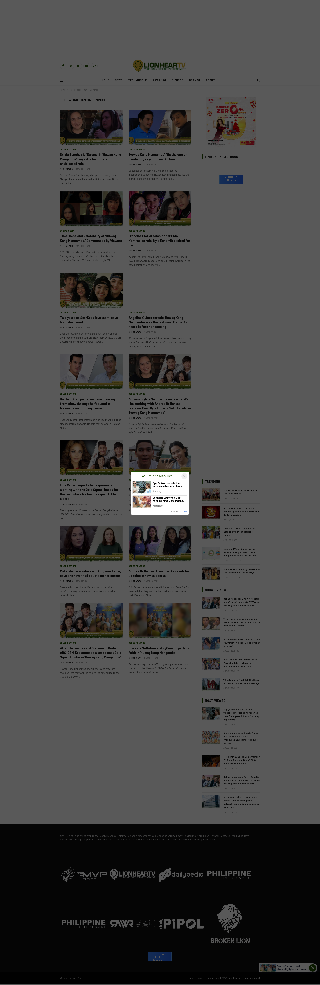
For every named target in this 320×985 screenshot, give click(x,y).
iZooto (185, 511)
